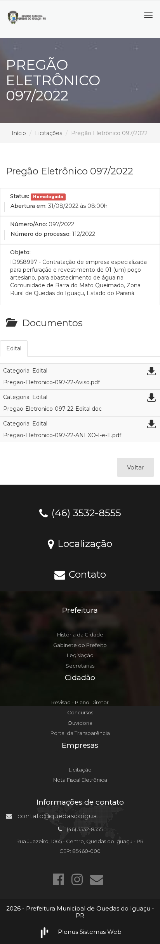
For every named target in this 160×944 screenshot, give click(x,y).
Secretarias (80, 666)
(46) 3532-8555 (85, 512)
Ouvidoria (80, 723)
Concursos (80, 712)
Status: (19, 196)
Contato (86, 573)
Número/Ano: (28, 224)
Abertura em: (28, 205)
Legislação (80, 655)
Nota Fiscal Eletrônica (80, 780)
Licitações (48, 133)
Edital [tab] (13, 348)
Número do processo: (40, 233)
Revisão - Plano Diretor (80, 702)
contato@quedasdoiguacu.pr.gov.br (75, 816)
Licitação (80, 769)
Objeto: (20, 252)
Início (19, 133)
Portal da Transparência (80, 733)
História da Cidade (80, 634)
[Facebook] (60, 879)
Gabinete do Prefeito (80, 645)
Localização (83, 543)
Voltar (135, 467)
